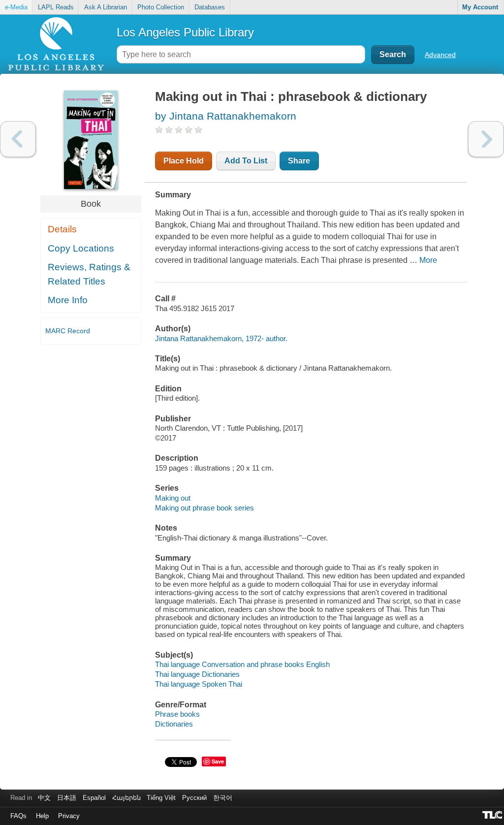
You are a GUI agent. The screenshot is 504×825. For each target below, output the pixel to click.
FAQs (18, 816)
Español (94, 797)
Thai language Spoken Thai (198, 684)
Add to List (245, 161)
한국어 (222, 797)
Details (62, 229)
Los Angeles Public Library (185, 32)
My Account (480, 7)
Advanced (440, 55)
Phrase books (177, 714)
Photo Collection (160, 7)
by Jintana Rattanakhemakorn (225, 116)
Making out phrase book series (204, 508)
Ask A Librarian (105, 7)
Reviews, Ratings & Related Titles (89, 274)
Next (486, 139)
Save (218, 761)
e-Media (16, 7)
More (428, 260)
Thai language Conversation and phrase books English (242, 664)
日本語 (66, 797)
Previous (18, 139)
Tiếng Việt (161, 797)
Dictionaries (174, 724)
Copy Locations (81, 248)
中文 (44, 797)
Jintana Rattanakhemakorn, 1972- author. (221, 338)
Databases (209, 7)
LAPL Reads (56, 7)
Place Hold (183, 161)
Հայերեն (126, 797)
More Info (68, 300)
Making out (172, 498)
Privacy (69, 816)
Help (42, 816)
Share (299, 161)
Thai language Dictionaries (197, 674)
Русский (194, 797)
